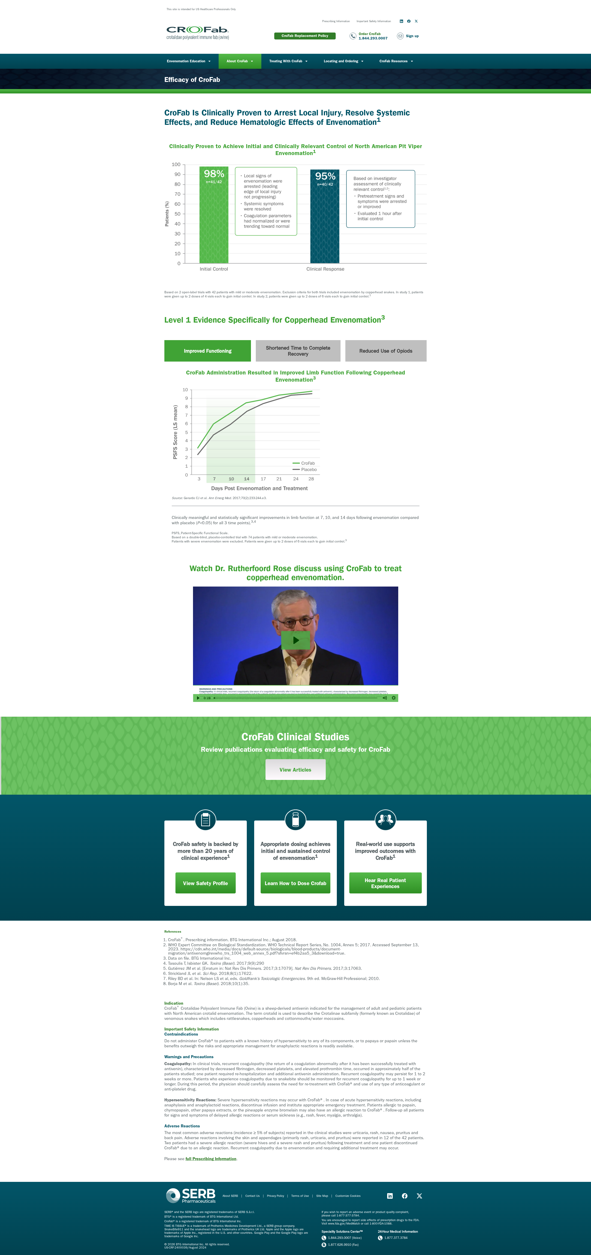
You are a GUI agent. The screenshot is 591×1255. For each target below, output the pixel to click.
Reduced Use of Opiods (385, 351)
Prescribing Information (336, 21)
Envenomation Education (186, 61)
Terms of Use (300, 1196)
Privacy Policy (276, 1196)
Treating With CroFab (285, 61)
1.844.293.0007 (373, 38)
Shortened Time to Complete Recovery (298, 351)
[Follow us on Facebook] (409, 21)
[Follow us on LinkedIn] (401, 21)
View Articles (295, 770)
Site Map (322, 1196)
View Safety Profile (205, 883)
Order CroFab (370, 34)
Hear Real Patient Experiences (385, 883)
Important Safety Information (374, 21)
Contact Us (253, 1196)
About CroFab (237, 61)
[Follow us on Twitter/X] (416, 21)
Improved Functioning (207, 351)
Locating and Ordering (341, 61)
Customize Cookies (348, 1196)
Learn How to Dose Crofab (295, 883)
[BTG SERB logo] (191, 1196)
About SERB (231, 1196)
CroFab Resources (394, 61)
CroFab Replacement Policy (305, 35)
